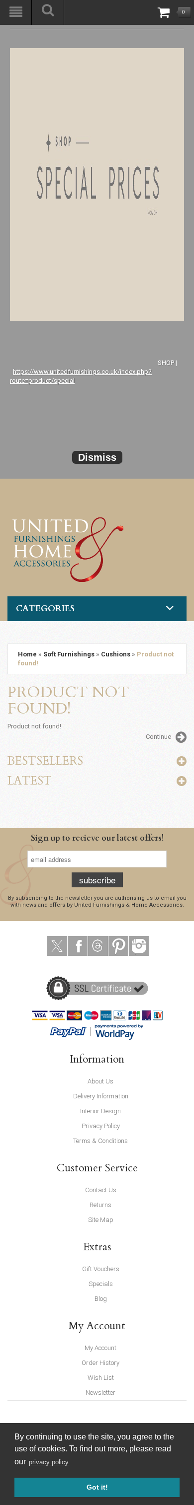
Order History (100, 1362)
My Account (100, 1348)
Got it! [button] (97, 1487)
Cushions (115, 654)
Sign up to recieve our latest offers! (97, 838)
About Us (100, 1081)
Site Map (100, 1219)
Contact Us (100, 1190)
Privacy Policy (101, 1126)
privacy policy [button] (49, 1462)
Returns (100, 1205)
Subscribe (97, 879)
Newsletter (100, 1392)
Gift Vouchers (100, 1269)
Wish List (101, 1377)
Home (27, 654)
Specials (101, 1284)
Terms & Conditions (100, 1141)
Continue (158, 736)
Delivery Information (100, 1096)
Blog (101, 1298)
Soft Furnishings (69, 654)
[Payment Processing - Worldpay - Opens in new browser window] (119, 1031)
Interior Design (100, 1111)
